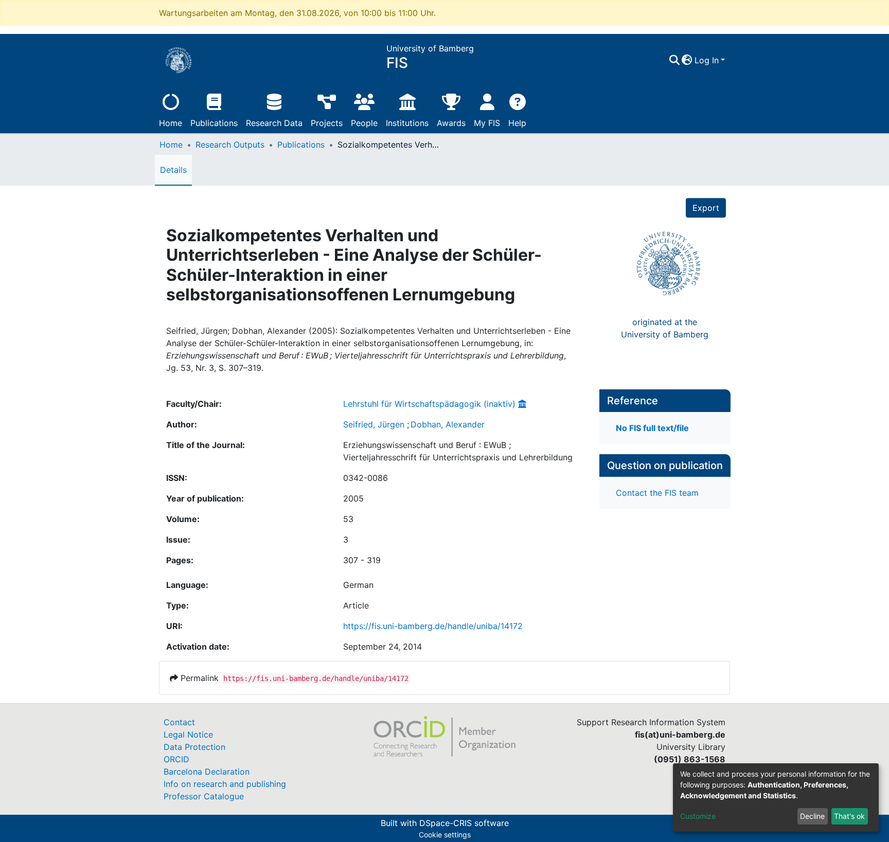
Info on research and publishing (225, 784)
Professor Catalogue (204, 796)
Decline (812, 816)
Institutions (407, 123)
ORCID (176, 759)
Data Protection (194, 747)
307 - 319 (362, 560)
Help (517, 123)
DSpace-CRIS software (464, 823)
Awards (451, 123)
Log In (707, 60)
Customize (698, 816)
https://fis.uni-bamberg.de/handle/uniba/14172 (433, 626)
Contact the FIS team (657, 493)
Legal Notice (188, 734)
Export (705, 208)
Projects (327, 123)
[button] (687, 60)
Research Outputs (229, 144)
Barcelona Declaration (207, 771)
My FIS (487, 123)
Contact (179, 722)
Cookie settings (445, 834)
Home (170, 123)
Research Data (274, 123)
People (364, 123)
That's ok (849, 816)
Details (173, 170)
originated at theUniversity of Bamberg (664, 328)
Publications (214, 123)
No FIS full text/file (652, 428)
